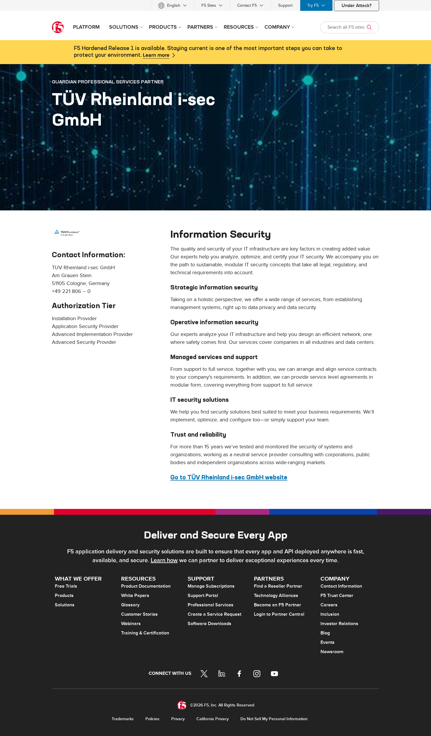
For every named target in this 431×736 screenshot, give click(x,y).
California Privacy (212, 718)
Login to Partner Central (279, 614)
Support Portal (203, 595)
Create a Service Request (214, 614)
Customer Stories (139, 614)
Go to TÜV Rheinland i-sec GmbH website (228, 477)
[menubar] (215, 5)
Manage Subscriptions (211, 586)
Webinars (131, 624)
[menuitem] (172, 5)
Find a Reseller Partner (278, 586)
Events (327, 642)
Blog (325, 633)
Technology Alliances (276, 595)
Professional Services (210, 605)
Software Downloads (209, 624)
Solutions (64, 605)
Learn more (156, 55)
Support (285, 5)
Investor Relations (339, 624)
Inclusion (329, 614)
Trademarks (123, 718)
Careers (328, 605)
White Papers (135, 595)
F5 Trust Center (336, 595)
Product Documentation (146, 586)
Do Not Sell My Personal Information (274, 718)
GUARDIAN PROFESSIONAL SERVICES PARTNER (108, 82)
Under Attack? (356, 5)
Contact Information (341, 586)
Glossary (130, 605)
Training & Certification (145, 633)
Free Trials (66, 586)
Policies (152, 718)
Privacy (178, 718)
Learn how (164, 560)
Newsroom (331, 652)
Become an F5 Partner (277, 605)
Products (64, 595)
